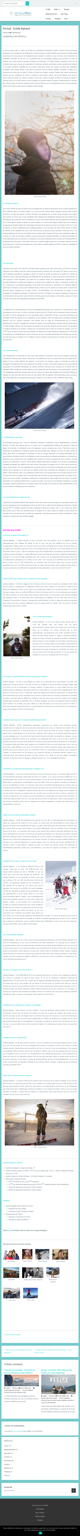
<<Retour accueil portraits (12, 1335)
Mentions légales (40, 1516)
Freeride (64, 1400)
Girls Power (64, 14)
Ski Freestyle (52, 1402)
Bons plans (7, 1453)
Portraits (48, 19)
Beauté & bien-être (51, 14)
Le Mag (48, 9)
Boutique (66, 9)
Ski (46, 1402)
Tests (66, 19)
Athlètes (54, 1400)
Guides (56, 9)
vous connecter (18, 1431)
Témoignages (40, 1509)
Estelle (10, 1230)
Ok (40, 1533)
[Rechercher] (74, 1490)
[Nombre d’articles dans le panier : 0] (75, 3)
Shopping (57, 19)
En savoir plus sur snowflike (40, 1505)
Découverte (18, 1392)
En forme (7, 1457)
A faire (6, 1446)
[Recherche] (27, 3)
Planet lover (7, 1468)
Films (24, 1392)
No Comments (28, 1390)
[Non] (78, 1531)
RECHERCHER (8, 1487)
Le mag (6, 1464)
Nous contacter (40, 1513)
